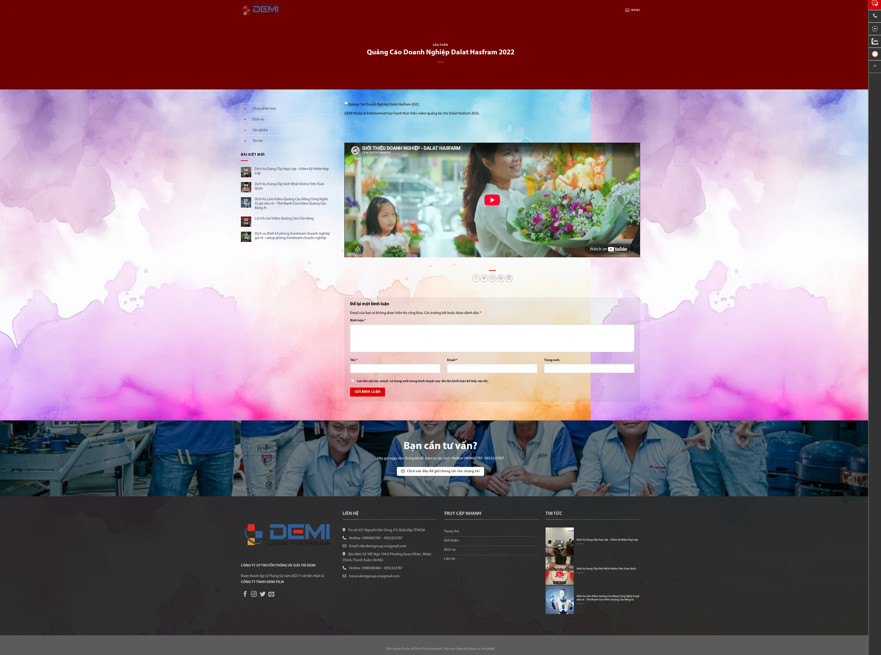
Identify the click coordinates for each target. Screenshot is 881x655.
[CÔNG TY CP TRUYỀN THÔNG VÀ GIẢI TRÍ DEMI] (264, 10)
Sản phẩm (440, 45)
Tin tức (258, 141)
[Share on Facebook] (476, 278)
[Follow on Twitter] (262, 594)
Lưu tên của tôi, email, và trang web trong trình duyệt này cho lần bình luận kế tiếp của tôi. (422, 381)
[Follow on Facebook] (245, 594)
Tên (354, 360)
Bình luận (358, 320)
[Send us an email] (271, 594)
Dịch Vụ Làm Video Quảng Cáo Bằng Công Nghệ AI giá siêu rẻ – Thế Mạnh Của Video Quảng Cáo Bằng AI (291, 203)
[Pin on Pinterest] (501, 278)
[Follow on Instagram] (254, 594)
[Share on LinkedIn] (509, 278)
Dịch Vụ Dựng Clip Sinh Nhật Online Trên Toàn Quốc (289, 186)
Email (452, 360)
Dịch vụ (258, 119)
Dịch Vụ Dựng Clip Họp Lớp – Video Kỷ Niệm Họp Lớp (292, 171)
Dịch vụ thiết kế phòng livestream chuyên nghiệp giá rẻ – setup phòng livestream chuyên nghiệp (292, 236)
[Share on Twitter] (484, 278)
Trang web (552, 360)
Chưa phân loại (264, 109)
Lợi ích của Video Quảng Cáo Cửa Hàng (284, 218)
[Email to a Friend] (492, 278)
